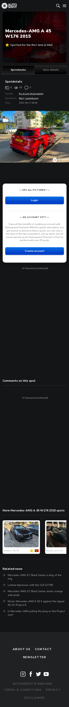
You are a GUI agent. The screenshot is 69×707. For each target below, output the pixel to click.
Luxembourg (31, 98)
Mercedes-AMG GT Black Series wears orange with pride (35, 593)
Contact (43, 649)
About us (22, 649)
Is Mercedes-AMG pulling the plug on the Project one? (36, 613)
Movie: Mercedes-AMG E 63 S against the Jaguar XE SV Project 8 (36, 603)
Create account (34, 251)
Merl (21, 98)
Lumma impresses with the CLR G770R (30, 585)
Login (34, 200)
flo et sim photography (31, 93)
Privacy (53, 690)
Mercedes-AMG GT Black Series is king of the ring (34, 577)
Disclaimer (34, 698)
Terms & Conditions (22, 690)
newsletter (34, 657)
